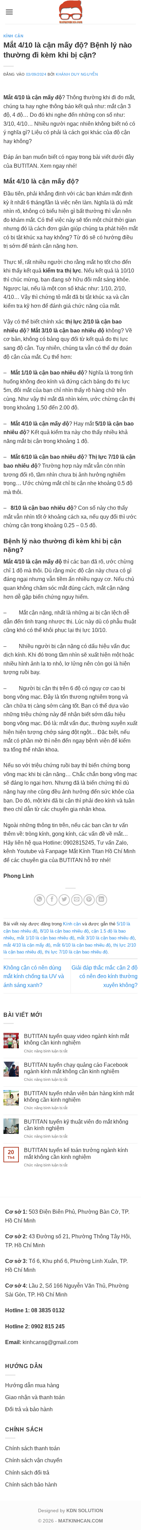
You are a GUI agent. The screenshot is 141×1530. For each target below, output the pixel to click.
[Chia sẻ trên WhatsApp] (39, 900)
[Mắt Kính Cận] (70, 12)
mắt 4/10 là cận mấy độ (26, 945)
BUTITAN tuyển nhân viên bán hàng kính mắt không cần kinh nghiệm (79, 1096)
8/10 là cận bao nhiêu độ (64, 931)
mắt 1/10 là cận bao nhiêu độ (45, 937)
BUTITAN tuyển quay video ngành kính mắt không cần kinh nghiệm (76, 1039)
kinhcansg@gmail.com (50, 1342)
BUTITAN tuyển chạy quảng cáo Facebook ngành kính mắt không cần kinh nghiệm (76, 1068)
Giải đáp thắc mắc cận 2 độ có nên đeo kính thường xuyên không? (105, 976)
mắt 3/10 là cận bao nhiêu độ (105, 937)
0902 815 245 (48, 1326)
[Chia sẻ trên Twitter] (64, 900)
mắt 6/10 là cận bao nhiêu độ (82, 945)
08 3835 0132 (48, 1310)
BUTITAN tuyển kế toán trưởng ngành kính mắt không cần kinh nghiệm (76, 1153)
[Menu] (9, 11)
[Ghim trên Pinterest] (89, 900)
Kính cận (13, 36)
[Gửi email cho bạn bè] (76, 900)
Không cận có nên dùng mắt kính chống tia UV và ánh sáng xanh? (33, 976)
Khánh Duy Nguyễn (77, 74)
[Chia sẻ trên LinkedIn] (101, 900)
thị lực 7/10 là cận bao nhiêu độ (76, 951)
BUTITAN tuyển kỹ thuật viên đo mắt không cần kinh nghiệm (76, 1125)
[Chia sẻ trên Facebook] (51, 900)
